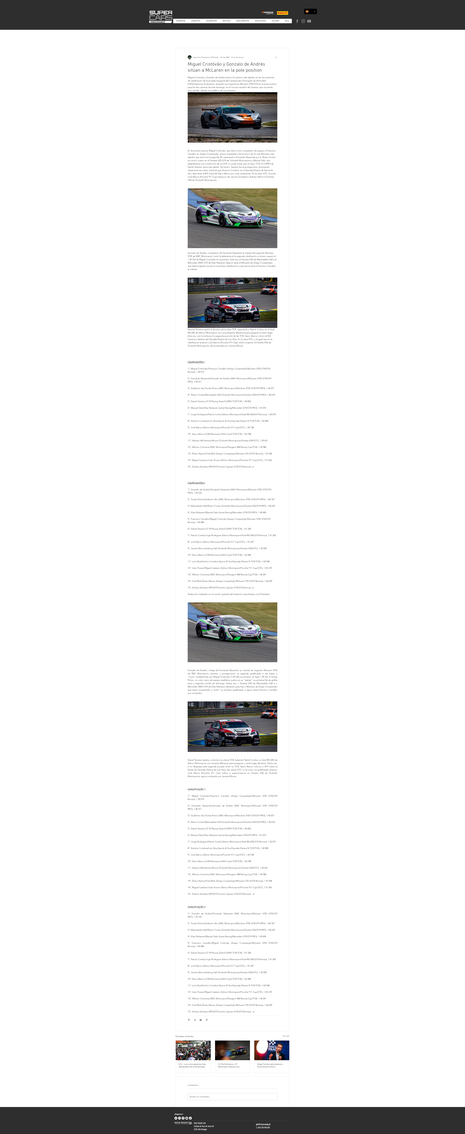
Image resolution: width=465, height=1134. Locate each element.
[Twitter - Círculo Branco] (175, 1118)
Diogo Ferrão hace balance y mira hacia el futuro (270, 1065)
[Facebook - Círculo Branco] (183, 1118)
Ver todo (286, 1036)
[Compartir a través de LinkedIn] (201, 1020)
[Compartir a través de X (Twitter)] (195, 1020)
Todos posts (180, 40)
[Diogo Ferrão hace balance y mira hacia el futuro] (271, 1050)
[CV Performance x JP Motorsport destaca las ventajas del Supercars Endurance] (232, 1050)
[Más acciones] (275, 57)
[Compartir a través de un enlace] (206, 1020)
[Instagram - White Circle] (179, 1118)
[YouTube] (309, 21)
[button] (286, 41)
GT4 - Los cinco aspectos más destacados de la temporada (192, 1065)
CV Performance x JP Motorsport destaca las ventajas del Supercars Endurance (228, 1065)
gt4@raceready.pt (263, 1124)
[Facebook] (297, 21)
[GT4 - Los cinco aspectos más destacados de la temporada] (193, 1050)
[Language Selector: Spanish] (310, 11)
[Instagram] (303, 21)
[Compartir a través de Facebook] (189, 1020)
